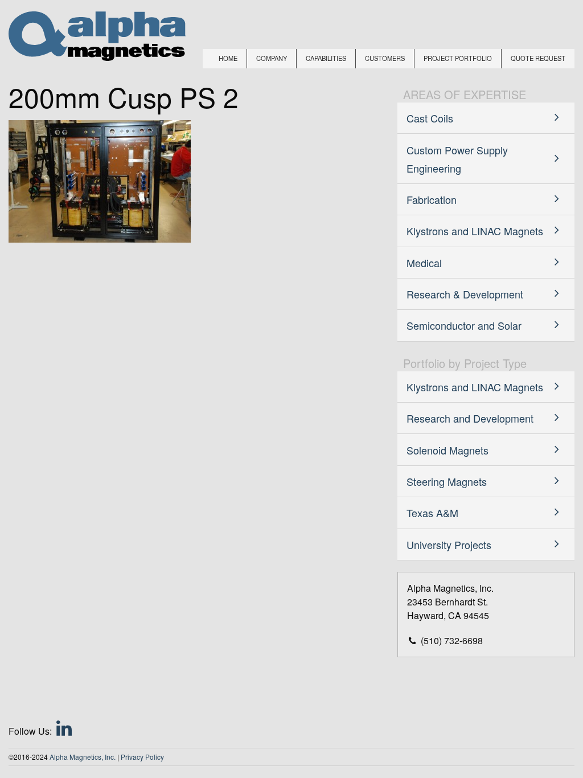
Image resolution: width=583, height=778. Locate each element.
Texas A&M (432, 512)
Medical (424, 262)
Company (271, 58)
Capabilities (326, 58)
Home (228, 58)
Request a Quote (516, 741)
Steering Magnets (447, 481)
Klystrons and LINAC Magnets (475, 230)
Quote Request (538, 58)
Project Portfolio (458, 58)
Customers (385, 58)
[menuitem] (228, 58)
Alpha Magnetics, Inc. (83, 756)
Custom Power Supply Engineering (457, 158)
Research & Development (465, 293)
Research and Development (470, 418)
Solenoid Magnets (447, 450)
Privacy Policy (142, 756)
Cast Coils (430, 117)
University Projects (449, 544)
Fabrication (432, 199)
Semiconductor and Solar (464, 325)
